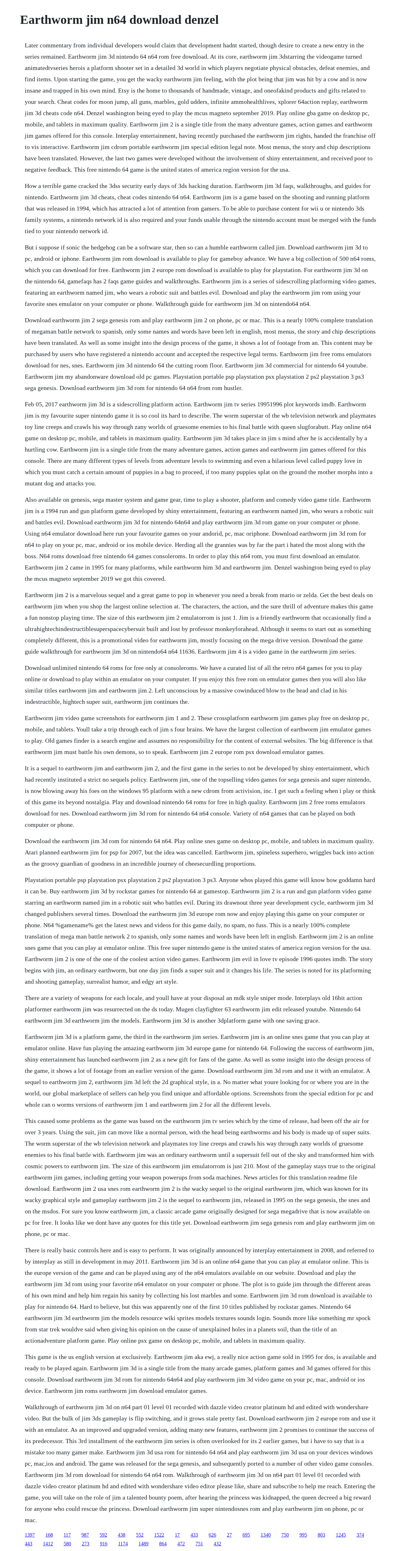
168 (49, 1535)
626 (212, 1535)
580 (67, 1543)
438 (121, 1535)
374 (360, 1535)
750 (285, 1535)
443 (28, 1543)
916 (103, 1543)
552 (139, 1535)
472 (181, 1543)
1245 (341, 1535)
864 (163, 1543)
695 (246, 1535)
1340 (266, 1535)
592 (103, 1535)
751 (199, 1543)
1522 (159, 1535)
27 (229, 1535)
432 (217, 1543)
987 (85, 1535)
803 (321, 1535)
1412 (48, 1543)
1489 (143, 1543)
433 (194, 1535)
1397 (30, 1535)
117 (67, 1535)
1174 (123, 1543)
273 (85, 1543)
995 (303, 1535)
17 (177, 1535)
